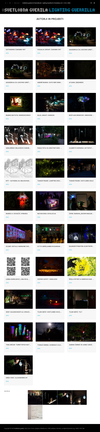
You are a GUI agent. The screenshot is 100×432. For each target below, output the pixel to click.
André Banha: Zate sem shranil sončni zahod (49, 82)
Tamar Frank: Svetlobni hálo (81, 181)
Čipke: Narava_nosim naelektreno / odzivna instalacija (81, 213)
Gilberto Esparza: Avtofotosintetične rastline (81, 148)
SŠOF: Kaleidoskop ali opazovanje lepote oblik (18, 312)
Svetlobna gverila (19, 428)
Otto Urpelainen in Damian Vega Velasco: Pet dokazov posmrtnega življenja (49, 246)
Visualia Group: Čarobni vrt (49, 49)
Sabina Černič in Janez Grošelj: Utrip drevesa (81, 345)
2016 (7, 53)
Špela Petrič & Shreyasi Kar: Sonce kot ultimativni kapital (81, 279)
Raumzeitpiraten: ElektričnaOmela (81, 246)
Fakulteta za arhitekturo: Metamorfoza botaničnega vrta (49, 148)
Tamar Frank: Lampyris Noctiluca (49, 181)
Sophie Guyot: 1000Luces (47, 279)
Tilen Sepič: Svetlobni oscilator (49, 312)
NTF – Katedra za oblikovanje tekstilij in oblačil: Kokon (18, 181)
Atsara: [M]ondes (76, 82)
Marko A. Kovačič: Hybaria (17, 213)
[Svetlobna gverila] (50, 10)
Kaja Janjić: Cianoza (45, 115)
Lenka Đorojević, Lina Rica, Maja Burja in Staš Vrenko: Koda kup (18, 279)
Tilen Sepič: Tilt (75, 312)
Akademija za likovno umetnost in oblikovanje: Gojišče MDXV (81, 49)
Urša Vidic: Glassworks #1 (17, 378)
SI (5, 3)
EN (10, 3)
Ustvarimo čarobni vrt (16, 49)
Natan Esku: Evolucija (46, 213)
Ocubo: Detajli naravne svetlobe (18, 246)
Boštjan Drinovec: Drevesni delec (81, 115)
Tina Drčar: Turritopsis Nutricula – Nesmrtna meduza (18, 345)
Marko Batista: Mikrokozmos (18, 115)
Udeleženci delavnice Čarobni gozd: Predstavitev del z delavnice (18, 148)
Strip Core (17, 3)
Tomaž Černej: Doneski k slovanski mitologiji (49, 345)
